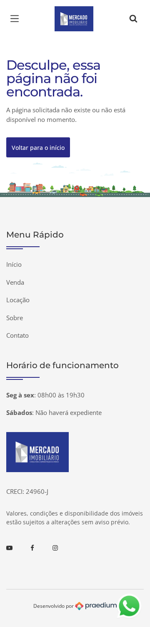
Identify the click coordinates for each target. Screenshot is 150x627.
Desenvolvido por (54, 605)
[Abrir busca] (133, 18)
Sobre (14, 318)
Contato (17, 335)
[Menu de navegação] (16, 18)
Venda (15, 282)
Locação (18, 300)
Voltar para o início (38, 148)
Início (14, 264)
